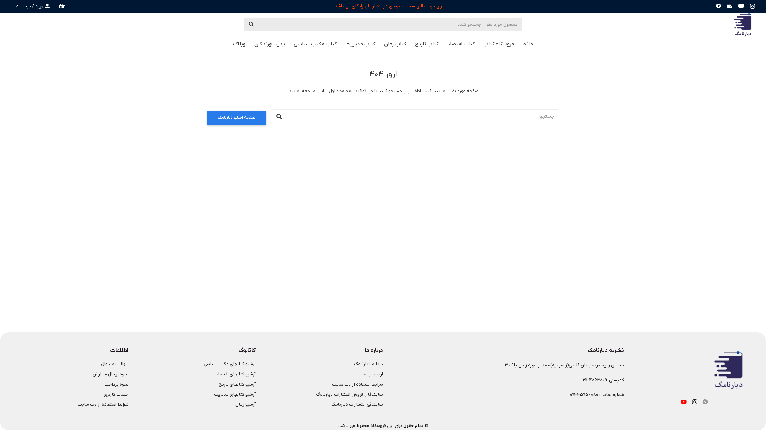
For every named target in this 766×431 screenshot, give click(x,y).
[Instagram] (752, 6)
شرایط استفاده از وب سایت (357, 384)
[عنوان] (705, 401)
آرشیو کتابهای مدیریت (235, 394)
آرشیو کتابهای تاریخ (237, 384)
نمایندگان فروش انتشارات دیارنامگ (349, 394)
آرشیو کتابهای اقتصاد (236, 374)
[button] (228, 44)
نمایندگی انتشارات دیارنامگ (357, 404)
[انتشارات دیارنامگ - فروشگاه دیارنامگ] (743, 24)
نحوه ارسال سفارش (111, 374)
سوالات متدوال (115, 364)
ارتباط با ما (372, 374)
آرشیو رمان (245, 404)
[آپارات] (729, 6)
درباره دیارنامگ (368, 364)
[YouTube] (741, 6)
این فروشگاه (381, 426)
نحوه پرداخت (116, 384)
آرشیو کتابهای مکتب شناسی (230, 364)
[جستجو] (251, 24)
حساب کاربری (116, 394)
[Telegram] (718, 6)
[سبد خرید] (62, 6)
